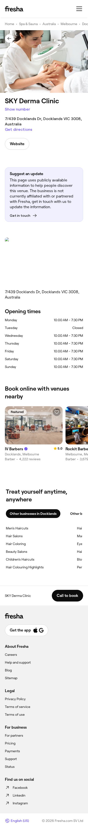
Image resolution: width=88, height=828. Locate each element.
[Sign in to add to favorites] (57, 412)
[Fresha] (14, 9)
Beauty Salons (16, 552)
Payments (12, 751)
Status (10, 767)
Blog (8, 670)
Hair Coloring (16, 544)
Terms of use (15, 714)
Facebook (20, 788)
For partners (14, 735)
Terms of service (17, 707)
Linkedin (19, 795)
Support (11, 759)
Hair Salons (14, 536)
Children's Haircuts (20, 559)
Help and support (18, 662)
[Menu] (79, 9)
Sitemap (11, 678)
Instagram (20, 803)
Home (9, 24)
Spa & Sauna (28, 24)
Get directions (18, 129)
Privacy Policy (15, 699)
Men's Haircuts (17, 528)
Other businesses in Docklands (33, 514)
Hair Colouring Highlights (25, 567)
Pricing (10, 743)
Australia (49, 24)
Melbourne (69, 24)
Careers (11, 655)
